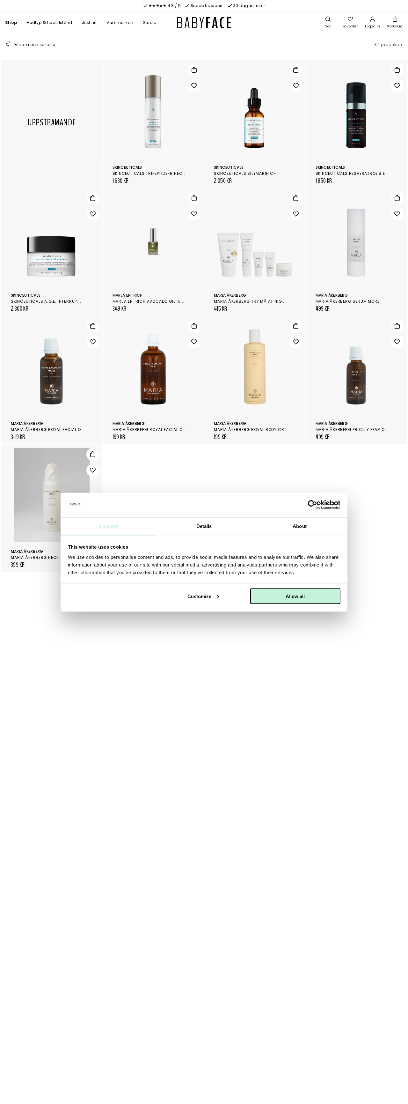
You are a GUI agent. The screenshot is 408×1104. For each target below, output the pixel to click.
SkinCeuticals (127, 167)
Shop (11, 22)
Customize (199, 596)
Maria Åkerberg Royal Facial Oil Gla (154, 429)
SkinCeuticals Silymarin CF (245, 173)
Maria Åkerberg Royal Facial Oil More (54, 429)
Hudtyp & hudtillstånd (49, 22)
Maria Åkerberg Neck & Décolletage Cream (60, 557)
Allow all (295, 596)
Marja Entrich (128, 295)
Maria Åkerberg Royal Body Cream (253, 429)
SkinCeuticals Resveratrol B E (350, 173)
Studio (150, 22)
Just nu (89, 22)
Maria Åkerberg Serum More (348, 301)
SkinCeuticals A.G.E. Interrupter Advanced (59, 301)
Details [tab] (204, 526)
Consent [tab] (108, 526)
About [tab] (300, 526)
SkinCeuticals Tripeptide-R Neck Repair (156, 173)
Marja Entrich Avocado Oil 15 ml (150, 301)
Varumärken (120, 22)
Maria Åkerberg (230, 295)
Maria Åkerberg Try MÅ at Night (250, 301)
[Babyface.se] (204, 22)
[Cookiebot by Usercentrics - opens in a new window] (312, 505)
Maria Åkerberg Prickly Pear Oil (352, 429)
